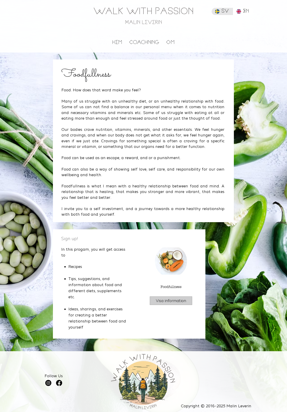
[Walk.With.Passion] (48, 383)
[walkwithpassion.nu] (59, 383)
